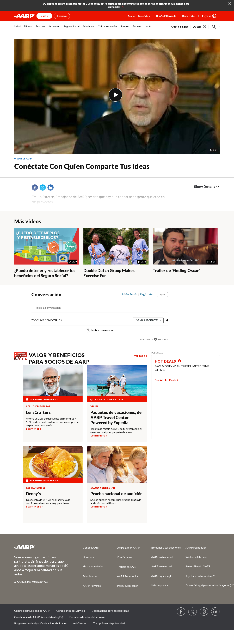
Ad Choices (80, 623)
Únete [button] (44, 15)
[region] (99, 317)
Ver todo (139, 355)
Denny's (33, 493)
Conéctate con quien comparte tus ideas (82, 166)
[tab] (46, 320)
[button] (213, 26)
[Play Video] (115, 95)
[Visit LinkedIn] (215, 611)
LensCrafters (38, 412)
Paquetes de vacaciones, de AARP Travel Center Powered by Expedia (115, 417)
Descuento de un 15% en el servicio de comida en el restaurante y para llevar (48, 501)
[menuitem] (17, 28)
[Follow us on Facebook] (181, 611)
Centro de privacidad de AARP (32, 610)
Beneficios (144, 16)
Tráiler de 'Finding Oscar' (176, 270)
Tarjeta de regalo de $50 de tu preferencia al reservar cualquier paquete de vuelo (116, 430)
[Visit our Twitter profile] (192, 611)
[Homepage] (24, 15)
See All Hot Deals (165, 380)
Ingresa (206, 15)
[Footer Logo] (41, 547)
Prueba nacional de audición (116, 493)
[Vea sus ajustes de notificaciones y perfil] (166, 320)
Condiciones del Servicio (70, 610)
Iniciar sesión (129, 294)
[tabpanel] (195, 26)
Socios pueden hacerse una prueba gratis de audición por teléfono (115, 501)
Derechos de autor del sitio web (87, 617)
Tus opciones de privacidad (109, 623)
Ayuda (131, 16)
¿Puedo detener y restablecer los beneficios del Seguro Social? (44, 273)
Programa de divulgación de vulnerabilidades (40, 623)
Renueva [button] (62, 15)
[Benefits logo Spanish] (20, 359)
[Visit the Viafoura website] (161, 339)
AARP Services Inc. (128, 576)
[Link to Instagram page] (204, 611)
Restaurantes (35, 487)
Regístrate (188, 15)
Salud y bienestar (38, 406)
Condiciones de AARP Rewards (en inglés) (38, 617)
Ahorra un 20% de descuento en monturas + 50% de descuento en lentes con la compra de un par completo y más (52, 422)
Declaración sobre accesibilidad (110, 610)
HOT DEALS (165, 361)
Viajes (94, 406)
